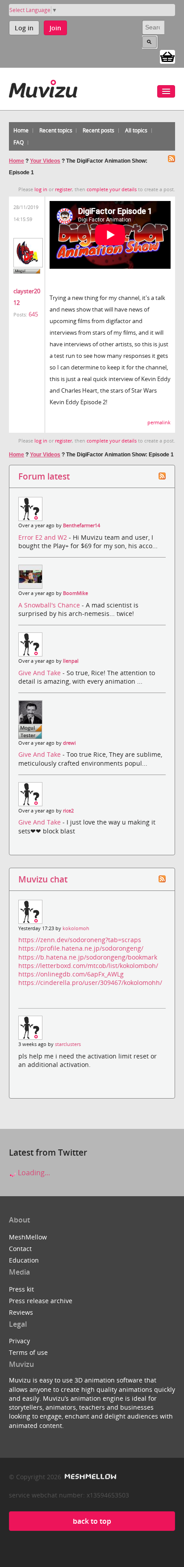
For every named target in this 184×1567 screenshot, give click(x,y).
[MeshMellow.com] (89, 1477)
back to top (92, 1521)
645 (33, 314)
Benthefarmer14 (81, 525)
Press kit (21, 1289)
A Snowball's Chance (50, 605)
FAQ (18, 142)
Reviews (21, 1312)
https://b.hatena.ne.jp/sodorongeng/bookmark (87, 957)
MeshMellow (28, 1237)
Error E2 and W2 (43, 537)
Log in (24, 28)
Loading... (33, 1172)
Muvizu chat (42, 879)
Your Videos (45, 161)
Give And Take (40, 673)
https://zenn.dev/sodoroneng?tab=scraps (79, 939)
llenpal (71, 661)
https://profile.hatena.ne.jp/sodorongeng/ (80, 948)
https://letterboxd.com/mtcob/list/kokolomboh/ (88, 965)
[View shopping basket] (167, 56)
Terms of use (28, 1352)
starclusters (68, 1044)
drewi (69, 743)
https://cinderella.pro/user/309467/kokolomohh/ (90, 982)
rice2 (68, 811)
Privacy (19, 1341)
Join (55, 28)
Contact (20, 1248)
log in (40, 189)
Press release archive (40, 1300)
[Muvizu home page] (43, 87)
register (63, 189)
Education (24, 1260)
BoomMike (75, 593)
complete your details (112, 189)
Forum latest (44, 476)
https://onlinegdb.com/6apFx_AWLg (71, 974)
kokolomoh (76, 928)
